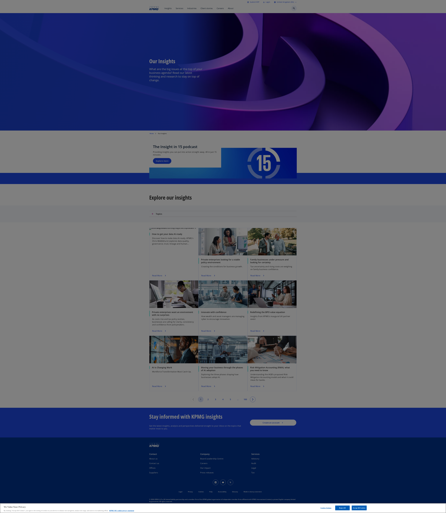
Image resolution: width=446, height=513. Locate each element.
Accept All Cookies (359, 508)
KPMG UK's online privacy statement (121, 510)
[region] (223, 508)
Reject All (342, 508)
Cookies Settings (325, 508)
